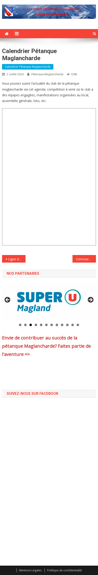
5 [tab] (41, 325)
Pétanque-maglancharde (47, 74)
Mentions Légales (30, 570)
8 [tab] (57, 325)
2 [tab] (25, 325)
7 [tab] (51, 325)
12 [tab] (78, 325)
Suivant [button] (90, 300)
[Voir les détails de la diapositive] (49, 301)
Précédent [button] (7, 300)
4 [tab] (36, 325)
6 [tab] (46, 325)
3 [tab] (30, 325)
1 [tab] (20, 325)
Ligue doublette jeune (17, 259)
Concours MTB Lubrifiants (86, 259)
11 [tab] (72, 325)
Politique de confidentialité (64, 570)
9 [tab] (62, 325)
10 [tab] (67, 325)
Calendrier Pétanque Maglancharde (28, 67)
